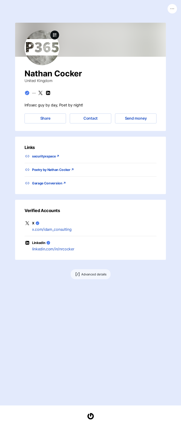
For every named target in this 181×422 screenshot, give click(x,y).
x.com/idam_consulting (51, 229)
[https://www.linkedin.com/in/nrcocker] (48, 93)
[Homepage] (90, 416)
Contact (90, 118)
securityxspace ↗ (45, 156)
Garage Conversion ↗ (49, 183)
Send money (136, 118)
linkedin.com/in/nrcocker (53, 249)
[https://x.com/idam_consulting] (40, 93)
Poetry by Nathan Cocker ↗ (53, 170)
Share (45, 118)
